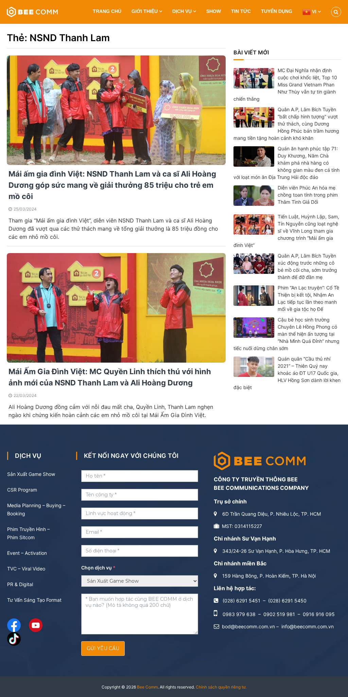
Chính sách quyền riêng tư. (221, 687)
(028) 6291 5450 (287, 600)
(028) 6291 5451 (241, 600)
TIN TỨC (241, 11)
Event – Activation (27, 553)
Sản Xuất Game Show (31, 474)
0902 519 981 (279, 614)
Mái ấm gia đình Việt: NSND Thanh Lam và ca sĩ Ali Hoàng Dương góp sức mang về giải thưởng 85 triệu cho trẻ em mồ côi (112, 185)
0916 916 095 (319, 614)
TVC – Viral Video (26, 568)
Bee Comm (147, 687)
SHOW (213, 11)
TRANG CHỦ (107, 11)
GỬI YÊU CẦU (103, 648)
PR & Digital (20, 584)
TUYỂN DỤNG (276, 11)
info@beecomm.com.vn (307, 626)
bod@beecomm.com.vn (248, 626)
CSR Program (22, 490)
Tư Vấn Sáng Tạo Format (34, 600)
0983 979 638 (239, 614)
